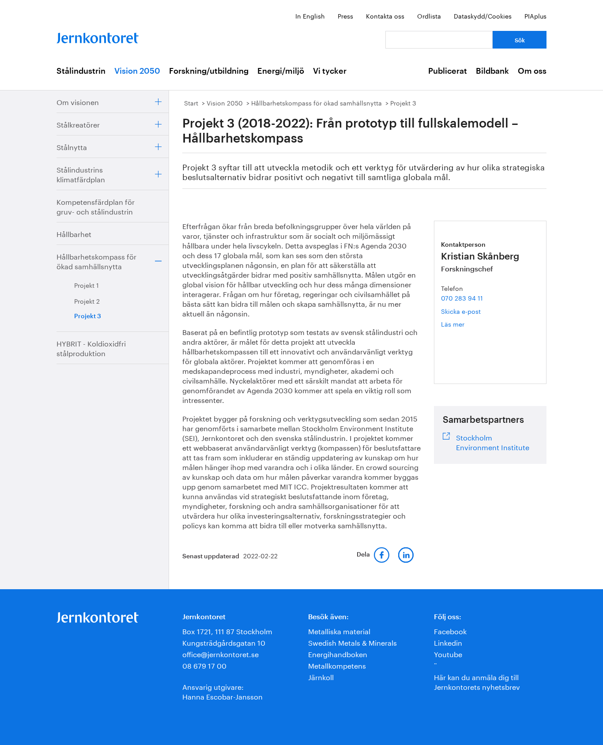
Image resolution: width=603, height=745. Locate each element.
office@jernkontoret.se (220, 653)
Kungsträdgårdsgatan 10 (223, 641)
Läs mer (467, 323)
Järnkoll (321, 676)
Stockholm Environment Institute (492, 441)
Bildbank (492, 71)
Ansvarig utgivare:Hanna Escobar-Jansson (222, 691)
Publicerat (447, 71)
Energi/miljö (280, 71)
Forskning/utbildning (209, 71)
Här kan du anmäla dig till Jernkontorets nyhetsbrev (477, 681)
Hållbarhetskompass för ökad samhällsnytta (96, 260)
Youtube (448, 653)
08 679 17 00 (204, 664)
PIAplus (535, 15)
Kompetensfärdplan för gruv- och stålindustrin (96, 206)
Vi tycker (330, 71)
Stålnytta (72, 146)
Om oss (532, 71)
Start (191, 102)
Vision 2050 (137, 71)
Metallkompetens (337, 664)
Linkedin (448, 641)
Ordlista (429, 15)
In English (310, 15)
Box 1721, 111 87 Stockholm (227, 630)
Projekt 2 (87, 300)
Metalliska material (339, 630)
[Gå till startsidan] (98, 35)
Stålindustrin (81, 71)
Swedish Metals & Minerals (352, 641)
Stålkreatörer (78, 123)
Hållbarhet (74, 233)
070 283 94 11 (462, 297)
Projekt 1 (86, 285)
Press (345, 15)
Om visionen (78, 101)
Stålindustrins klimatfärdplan (81, 173)
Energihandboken (337, 653)
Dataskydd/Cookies (483, 15)
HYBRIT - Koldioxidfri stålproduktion (91, 347)
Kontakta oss (385, 15)
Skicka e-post (461, 311)
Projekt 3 (87, 316)
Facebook (450, 630)
